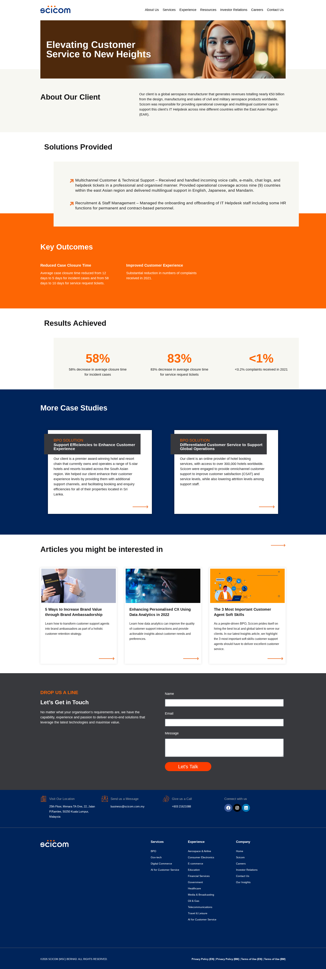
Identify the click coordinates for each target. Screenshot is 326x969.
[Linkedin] (246, 808)
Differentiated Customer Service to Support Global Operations (221, 447)
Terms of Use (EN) (252, 959)
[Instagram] (237, 808)
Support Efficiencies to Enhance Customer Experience (94, 447)
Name (169, 694)
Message (172, 733)
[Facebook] (228, 808)
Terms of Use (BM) (274, 959)
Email (169, 713)
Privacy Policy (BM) (228, 959)
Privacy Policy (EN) (203, 959)
